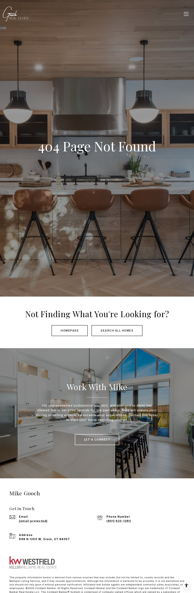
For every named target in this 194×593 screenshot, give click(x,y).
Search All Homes (117, 330)
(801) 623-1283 (118, 521)
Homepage (70, 330)
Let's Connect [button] (97, 439)
